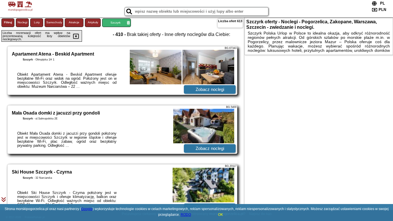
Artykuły (93, 22)
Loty (37, 22)
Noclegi (22, 22)
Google (87, 209)
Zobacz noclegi (210, 89)
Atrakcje (74, 22)
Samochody (54, 22)
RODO (186, 215)
